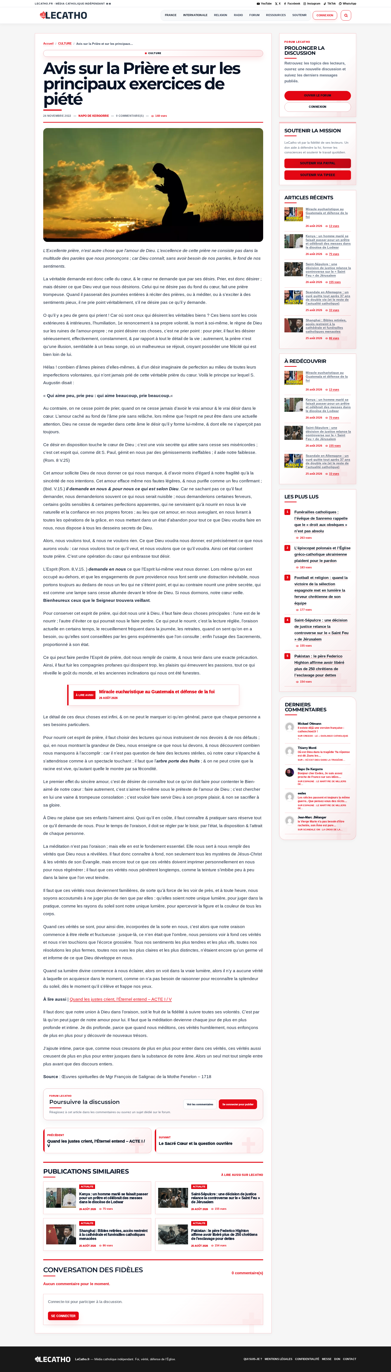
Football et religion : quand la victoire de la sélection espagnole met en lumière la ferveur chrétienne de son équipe (321, 590)
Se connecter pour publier (237, 1104)
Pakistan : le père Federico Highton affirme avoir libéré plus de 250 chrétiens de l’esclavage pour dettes (319, 665)
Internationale (195, 15)
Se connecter (63, 1316)
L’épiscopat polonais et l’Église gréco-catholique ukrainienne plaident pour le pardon (322, 554)
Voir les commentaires (200, 1104)
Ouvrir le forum (317, 95)
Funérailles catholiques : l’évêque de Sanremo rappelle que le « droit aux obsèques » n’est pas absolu (321, 521)
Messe (326, 1359)
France (171, 15)
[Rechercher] (346, 15)
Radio (238, 15)
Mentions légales (278, 1359)
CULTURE (65, 43)
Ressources (276, 15)
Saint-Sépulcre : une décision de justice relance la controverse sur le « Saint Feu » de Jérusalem (321, 629)
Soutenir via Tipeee (317, 175)
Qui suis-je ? (253, 1359)
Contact (349, 1359)
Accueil (48, 43)
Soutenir (299, 15)
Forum (254, 15)
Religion (220, 15)
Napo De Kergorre (94, 115)
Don (337, 1359)
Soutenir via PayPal (318, 163)
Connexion (325, 15)
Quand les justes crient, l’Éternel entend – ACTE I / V (121, 999)
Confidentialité (307, 1359)
